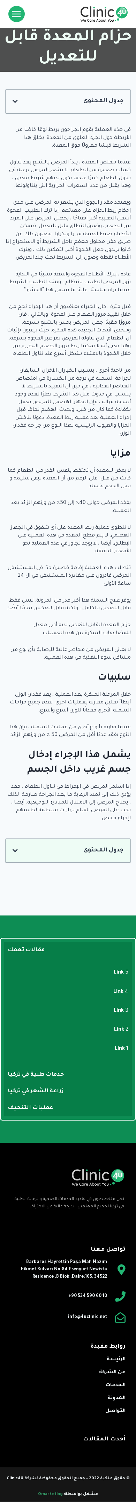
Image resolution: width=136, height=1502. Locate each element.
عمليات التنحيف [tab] (30, 1108)
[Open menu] (16, 14)
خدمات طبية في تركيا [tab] (36, 1075)
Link (119, 973)
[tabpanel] (68, 1013)
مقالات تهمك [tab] (26, 950)
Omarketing (50, 1494)
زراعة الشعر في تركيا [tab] (36, 1091)
